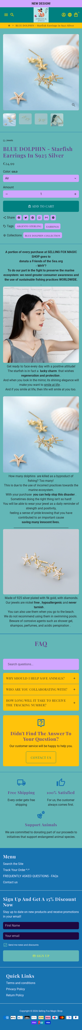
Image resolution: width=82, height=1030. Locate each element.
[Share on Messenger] (53, 217)
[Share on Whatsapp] (39, 217)
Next (75, 72)
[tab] (41, 678)
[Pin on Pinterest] (32, 217)
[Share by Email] (46, 217)
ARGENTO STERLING (29, 226)
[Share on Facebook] (19, 217)
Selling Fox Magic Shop (51, 1011)
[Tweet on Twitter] (25, 217)
